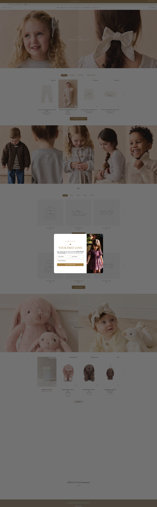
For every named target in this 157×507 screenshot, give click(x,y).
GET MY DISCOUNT (70, 264)
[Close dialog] (102, 235)
